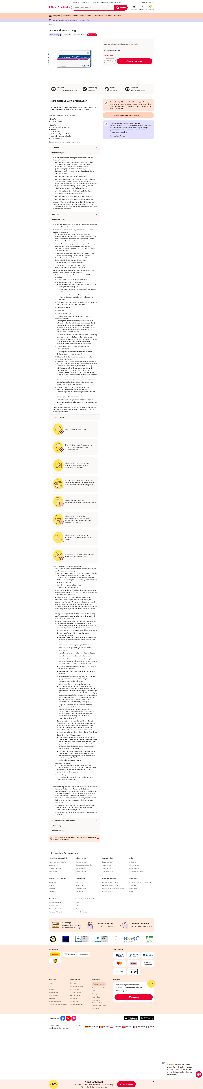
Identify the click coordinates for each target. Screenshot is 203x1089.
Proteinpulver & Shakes (57, 909)
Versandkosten (54, 992)
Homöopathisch (80, 888)
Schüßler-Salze (80, 891)
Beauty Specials (107, 871)
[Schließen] (153, 1081)
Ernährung (132, 862)
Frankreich (141, 1026)
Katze (77, 906)
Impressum (95, 1008)
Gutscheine (104, 2)
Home (50, 24)
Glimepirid (113, 90)
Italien (152, 1026)
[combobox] (110, 61)
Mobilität (132, 891)
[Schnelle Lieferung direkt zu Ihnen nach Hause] (80, 928)
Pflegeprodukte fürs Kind (84, 865)
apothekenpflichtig (79, 35)
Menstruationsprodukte (110, 885)
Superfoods (53, 891)
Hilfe (50, 986)
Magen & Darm (54, 865)
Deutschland (93, 1026)
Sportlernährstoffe (55, 903)
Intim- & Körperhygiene (110, 882)
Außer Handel (92, 35)
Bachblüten (79, 882)
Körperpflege (106, 865)
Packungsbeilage (89, 107)
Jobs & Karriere (75, 992)
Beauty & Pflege (85, 15)
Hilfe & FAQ (144, 2)
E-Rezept (52, 998)
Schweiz (129, 1026)
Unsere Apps (74, 1001)
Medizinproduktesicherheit (58, 1004)
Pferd (77, 909)
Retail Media (74, 989)
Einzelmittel (79, 885)
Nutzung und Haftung (99, 988)
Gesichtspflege (107, 862)
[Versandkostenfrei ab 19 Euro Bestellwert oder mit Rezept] (151, 926)
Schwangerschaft (81, 871)
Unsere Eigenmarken (77, 1004)
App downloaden (126, 1084)
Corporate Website (76, 986)
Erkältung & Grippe (55, 868)
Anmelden (135, 997)
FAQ (50, 983)
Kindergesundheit (81, 862)
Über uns (151, 2)
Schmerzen (53, 871)
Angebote (108, 15)
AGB (93, 991)
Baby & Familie (134, 865)
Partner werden (75, 995)
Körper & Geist (134, 868)
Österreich (117, 1026)
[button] (74, 147)
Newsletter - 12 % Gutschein (81, 2)
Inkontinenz (132, 885)
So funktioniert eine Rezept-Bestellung (128, 115)
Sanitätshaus (98, 15)
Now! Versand (53, 995)
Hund (77, 903)
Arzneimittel (67, 15)
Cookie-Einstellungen (99, 1005)
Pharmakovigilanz (55, 1001)
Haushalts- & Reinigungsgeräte (113, 888)
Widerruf (95, 994)
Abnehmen (52, 882)
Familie (75, 15)
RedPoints (117, 15)
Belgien (106, 1026)
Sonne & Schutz (107, 868)
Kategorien (56, 15)
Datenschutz (96, 997)
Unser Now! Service (115, 2)
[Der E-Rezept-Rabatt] (88, 20)
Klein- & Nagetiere (81, 912)
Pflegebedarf (133, 888)
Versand (51, 989)
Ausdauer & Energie (55, 912)
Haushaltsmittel (107, 891)
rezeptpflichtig (54, 35)
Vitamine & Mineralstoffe (57, 862)
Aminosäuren (53, 906)
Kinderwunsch (80, 868)
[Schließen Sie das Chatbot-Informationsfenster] (163, 1063)
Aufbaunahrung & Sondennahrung (140, 882)
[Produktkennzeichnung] (78, 90)
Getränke (52, 888)
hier (105, 1087)
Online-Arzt (96, 2)
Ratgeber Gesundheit (136, 871)
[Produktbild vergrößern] (74, 59)
